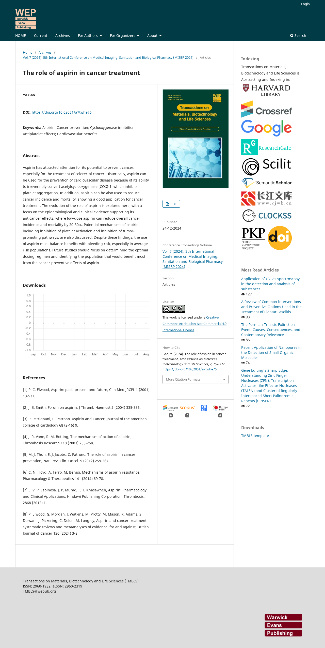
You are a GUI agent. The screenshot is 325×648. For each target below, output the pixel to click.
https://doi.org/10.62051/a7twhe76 (62, 112)
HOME (20, 35)
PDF (173, 204)
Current (40, 35)
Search (300, 35)
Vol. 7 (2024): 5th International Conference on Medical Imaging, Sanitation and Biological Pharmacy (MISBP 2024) (108, 57)
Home (27, 52)
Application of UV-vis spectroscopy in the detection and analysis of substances (270, 283)
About (152, 35)
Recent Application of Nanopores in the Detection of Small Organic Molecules (271, 352)
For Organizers (123, 35)
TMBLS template (255, 435)
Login (305, 4)
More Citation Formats (183, 379)
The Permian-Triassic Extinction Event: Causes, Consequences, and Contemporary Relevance (270, 329)
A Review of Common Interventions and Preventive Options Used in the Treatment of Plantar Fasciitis (271, 306)
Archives (62, 35)
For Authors (88, 35)
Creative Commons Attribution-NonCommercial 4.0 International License (194, 323)
